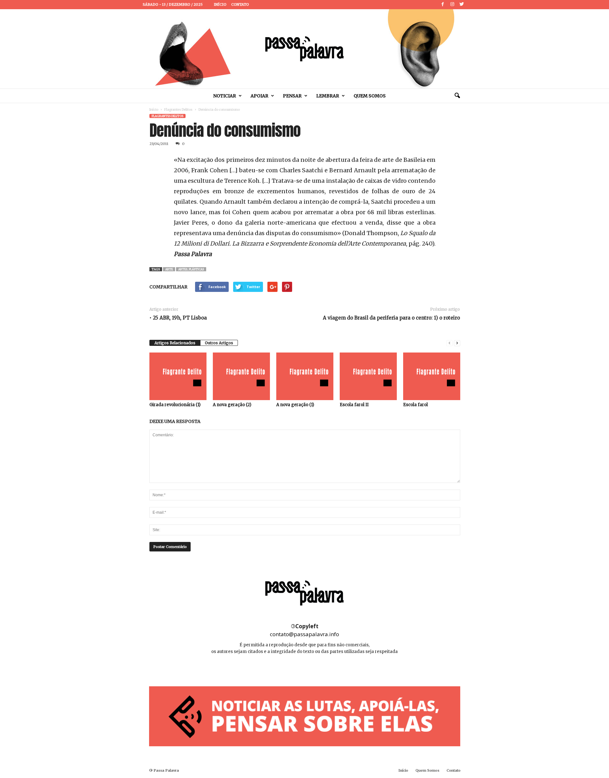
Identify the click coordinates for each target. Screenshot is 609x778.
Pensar (292, 96)
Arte (169, 269)
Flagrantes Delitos (178, 110)
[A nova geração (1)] (304, 376)
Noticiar (224, 96)
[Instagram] (452, 4)
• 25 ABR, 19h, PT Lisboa (178, 318)
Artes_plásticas (191, 269)
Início (220, 4)
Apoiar (259, 96)
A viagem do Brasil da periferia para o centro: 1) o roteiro (391, 318)
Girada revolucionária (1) (174, 404)
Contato (240, 4)
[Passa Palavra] (304, 49)
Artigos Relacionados (174, 342)
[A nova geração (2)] (241, 376)
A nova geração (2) (232, 404)
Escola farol (415, 404)
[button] (457, 96)
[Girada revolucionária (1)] (177, 376)
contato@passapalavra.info (304, 634)
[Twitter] (462, 4)
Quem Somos (370, 96)
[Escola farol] (431, 376)
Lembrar (327, 96)
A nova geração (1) (295, 404)
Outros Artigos (219, 342)
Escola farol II (354, 404)
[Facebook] (443, 4)
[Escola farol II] (368, 376)
